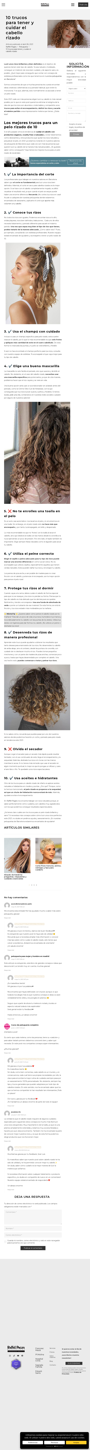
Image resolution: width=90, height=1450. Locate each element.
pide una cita (15, 395)
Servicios (52, 1348)
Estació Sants (38, 1372)
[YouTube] (18, 1356)
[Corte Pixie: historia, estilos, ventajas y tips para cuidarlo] (33, 851)
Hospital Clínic (39, 1360)
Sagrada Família (39, 1366)
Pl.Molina (39, 1354)
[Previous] (4, 859)
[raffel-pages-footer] (45, 4)
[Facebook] (22, 1356)
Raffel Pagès (12, 801)
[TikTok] (14, 1356)
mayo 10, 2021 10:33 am (22, 927)
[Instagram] (10, 1356)
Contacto (53, 1365)
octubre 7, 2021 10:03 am (18, 1115)
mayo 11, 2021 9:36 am (17, 959)
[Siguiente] (61, 859)
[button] (3, 4)
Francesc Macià (39, 1349)
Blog (51, 1361)
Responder (7, 918)
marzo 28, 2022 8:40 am (22, 1150)
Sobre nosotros (52, 1356)
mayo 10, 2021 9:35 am (18, 907)
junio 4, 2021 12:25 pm (18, 1028)
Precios (52, 1352)
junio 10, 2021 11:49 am (21, 1062)
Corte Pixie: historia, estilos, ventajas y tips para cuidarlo (33, 868)
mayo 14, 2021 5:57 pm (21, 979)
